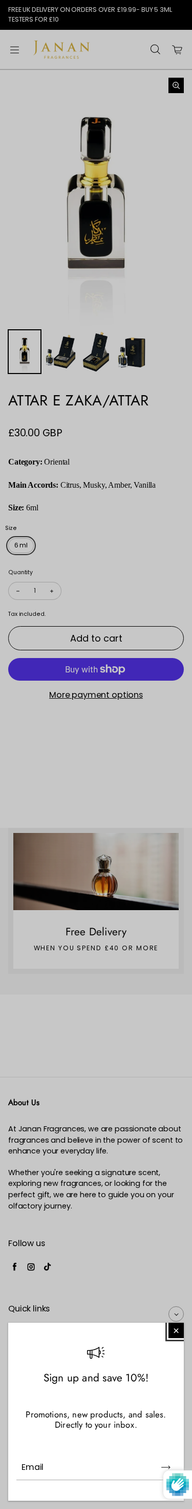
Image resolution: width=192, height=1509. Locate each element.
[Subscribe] (165, 1467)
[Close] (176, 1330)
